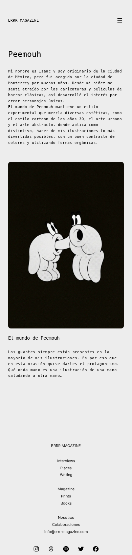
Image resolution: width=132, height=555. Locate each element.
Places (66, 468)
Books (66, 503)
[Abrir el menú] (120, 21)
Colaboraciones (66, 524)
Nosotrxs (66, 517)
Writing (66, 474)
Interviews (66, 460)
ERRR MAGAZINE (23, 20)
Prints (66, 496)
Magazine (66, 489)
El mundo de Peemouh (34, 338)
